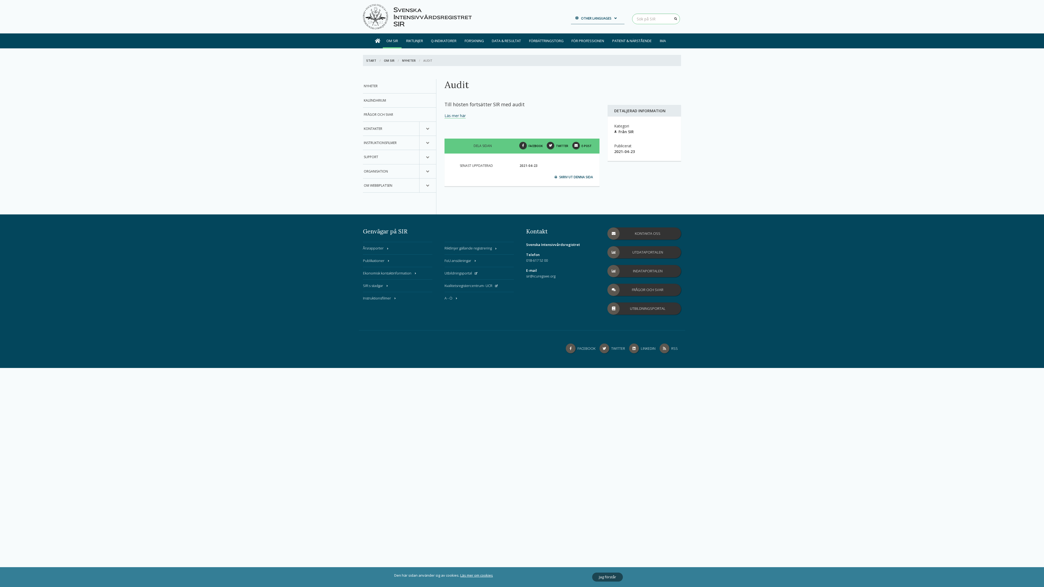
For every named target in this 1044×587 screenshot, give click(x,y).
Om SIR (392, 40)
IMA (663, 40)
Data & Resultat (506, 40)
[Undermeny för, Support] (427, 157)
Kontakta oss (647, 233)
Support (371, 157)
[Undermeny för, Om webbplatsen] (427, 186)
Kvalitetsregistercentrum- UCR (468, 285)
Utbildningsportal (458, 273)
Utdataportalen (647, 252)
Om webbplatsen (378, 185)
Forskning (474, 40)
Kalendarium (375, 100)
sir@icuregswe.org (540, 276)
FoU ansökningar (458, 260)
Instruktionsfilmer (380, 142)
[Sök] (676, 19)
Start (371, 60)
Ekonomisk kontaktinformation (387, 273)
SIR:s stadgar (373, 285)
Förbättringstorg (546, 40)
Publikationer (373, 260)
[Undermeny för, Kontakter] (427, 129)
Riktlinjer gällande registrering (468, 248)
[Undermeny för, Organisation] (427, 171)
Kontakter (373, 128)
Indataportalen (648, 270)
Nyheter (409, 60)
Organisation (376, 171)
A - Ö (448, 298)
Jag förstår (607, 576)
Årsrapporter (373, 248)
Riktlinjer (414, 40)
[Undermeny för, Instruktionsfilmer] (427, 143)
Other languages (596, 18)
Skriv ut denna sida (575, 177)
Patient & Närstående (632, 40)
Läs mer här (455, 115)
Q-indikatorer (443, 40)
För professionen (587, 40)
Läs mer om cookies (476, 575)
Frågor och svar (378, 114)
